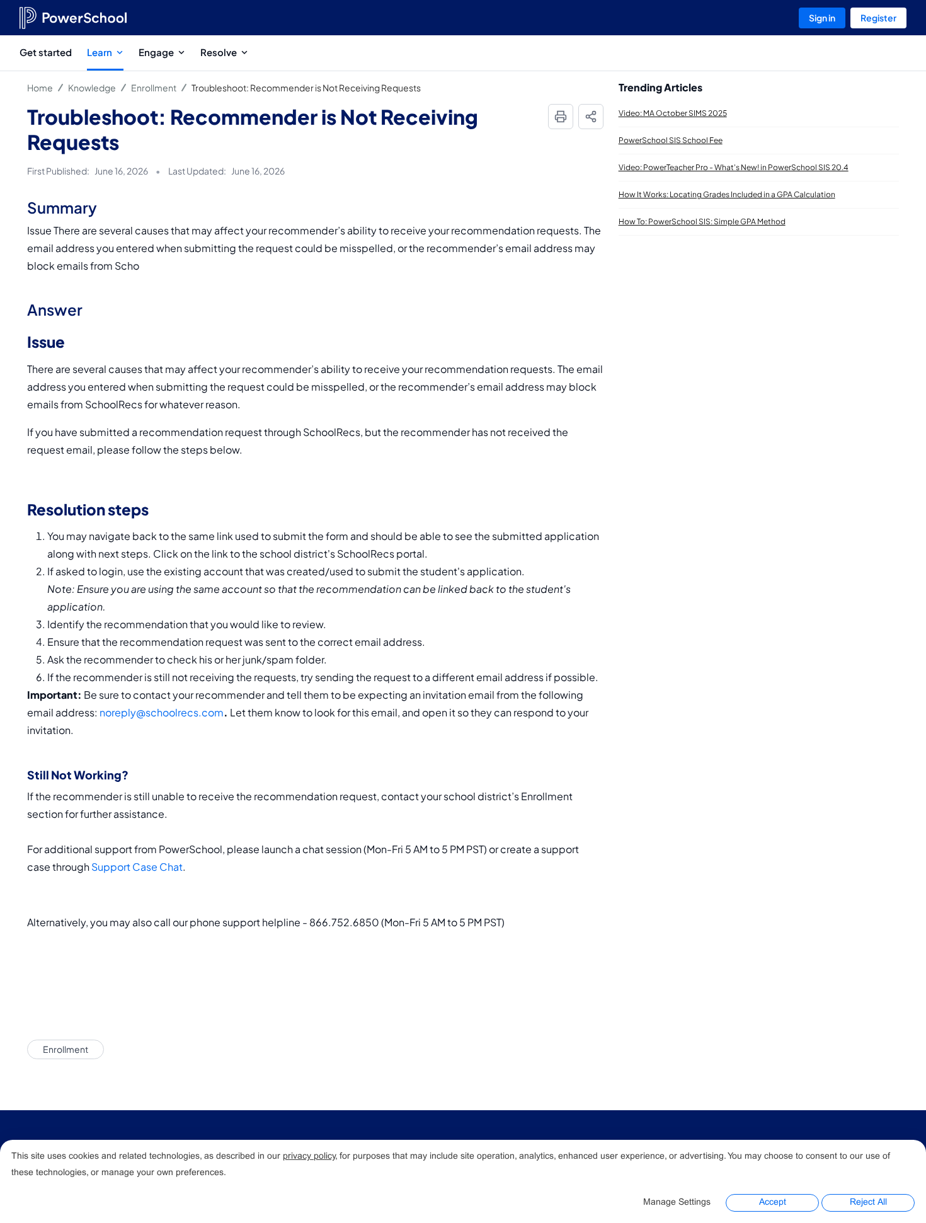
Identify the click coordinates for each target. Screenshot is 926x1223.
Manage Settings (677, 1202)
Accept (772, 1202)
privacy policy (309, 1156)
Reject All (868, 1202)
